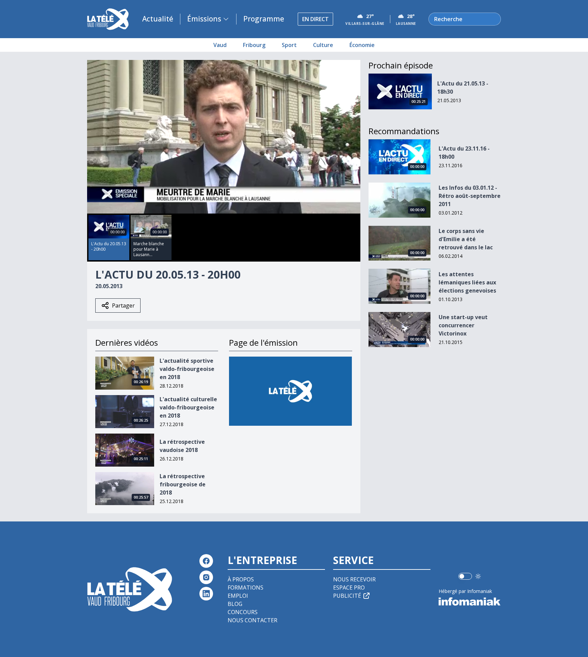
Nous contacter (252, 620)
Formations (245, 587)
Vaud (220, 45)
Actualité (157, 19)
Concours (243, 612)
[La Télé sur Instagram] (206, 577)
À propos (241, 579)
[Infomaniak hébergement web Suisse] (470, 601)
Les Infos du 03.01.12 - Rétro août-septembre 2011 (470, 196)
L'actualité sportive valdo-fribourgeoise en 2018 (187, 369)
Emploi (238, 595)
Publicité (347, 595)
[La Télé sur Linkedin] (206, 594)
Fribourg (254, 45)
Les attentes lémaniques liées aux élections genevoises (467, 282)
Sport (289, 45)
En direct (315, 19)
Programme (263, 19)
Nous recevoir (354, 579)
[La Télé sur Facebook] (206, 561)
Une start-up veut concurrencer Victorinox (463, 325)
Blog (235, 604)
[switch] (465, 576)
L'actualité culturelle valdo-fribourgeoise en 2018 (188, 407)
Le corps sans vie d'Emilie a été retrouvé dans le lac (466, 239)
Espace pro (349, 587)
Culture (323, 45)
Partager (123, 305)
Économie (362, 45)
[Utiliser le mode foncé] (478, 576)
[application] (223, 137)
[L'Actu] (290, 391)
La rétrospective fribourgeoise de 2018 (183, 484)
